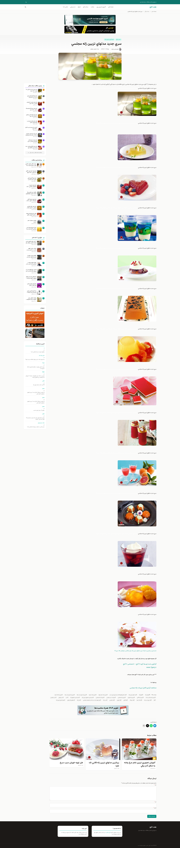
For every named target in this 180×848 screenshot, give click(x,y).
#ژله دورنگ (132, 700)
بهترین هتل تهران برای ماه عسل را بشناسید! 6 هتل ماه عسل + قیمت (35, 418)
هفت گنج (153, 827)
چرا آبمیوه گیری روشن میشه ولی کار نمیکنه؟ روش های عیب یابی (31, 291)
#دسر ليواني (61, 697)
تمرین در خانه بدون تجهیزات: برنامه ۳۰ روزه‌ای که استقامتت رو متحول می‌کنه (35, 376)
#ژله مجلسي (112, 700)
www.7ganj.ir (151, 667)
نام (155, 802)
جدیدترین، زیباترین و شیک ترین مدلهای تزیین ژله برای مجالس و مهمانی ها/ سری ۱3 (131, 651)
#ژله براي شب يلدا (148, 700)
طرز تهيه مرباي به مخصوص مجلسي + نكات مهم (32, 103)
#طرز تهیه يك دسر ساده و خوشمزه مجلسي (92, 700)
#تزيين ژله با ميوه (92, 695)
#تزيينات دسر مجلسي (111, 697)
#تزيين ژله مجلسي (122, 697)
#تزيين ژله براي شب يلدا (70, 695)
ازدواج (79, 7)
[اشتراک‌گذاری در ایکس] (147, 725)
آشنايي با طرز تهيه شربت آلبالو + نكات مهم (31, 128)
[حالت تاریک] (25, 2)
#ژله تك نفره (139, 700)
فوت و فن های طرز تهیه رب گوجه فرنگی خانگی (32, 122)
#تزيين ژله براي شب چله (82, 695)
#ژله (155, 700)
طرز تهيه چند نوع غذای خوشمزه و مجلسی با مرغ (32, 140)
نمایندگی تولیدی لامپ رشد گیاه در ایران (31, 284)
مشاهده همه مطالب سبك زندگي (36, 152)
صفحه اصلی (110, 7)
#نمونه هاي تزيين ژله (60, 700)
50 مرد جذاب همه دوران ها (38, 385)
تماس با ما (65, 7)
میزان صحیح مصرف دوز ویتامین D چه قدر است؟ (31, 228)
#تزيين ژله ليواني (131, 697)
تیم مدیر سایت (114, 49)
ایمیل (154, 808)
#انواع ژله (141, 695)
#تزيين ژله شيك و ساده (151, 697)
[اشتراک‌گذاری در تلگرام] (154, 725)
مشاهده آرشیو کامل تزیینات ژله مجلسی (143, 688)
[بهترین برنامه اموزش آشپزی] (34, 319)
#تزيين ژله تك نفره (59, 695)
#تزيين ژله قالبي (140, 697)
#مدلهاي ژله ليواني (71, 700)
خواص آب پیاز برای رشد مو (39, 410)
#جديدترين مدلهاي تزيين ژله (88, 697)
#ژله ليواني (119, 700)
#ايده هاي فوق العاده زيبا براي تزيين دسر (118, 695)
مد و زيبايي (72, 7)
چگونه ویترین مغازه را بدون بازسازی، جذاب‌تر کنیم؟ (31, 256)
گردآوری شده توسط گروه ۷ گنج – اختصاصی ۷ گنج (139, 664)
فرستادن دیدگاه (152, 816)
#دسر (67, 697)
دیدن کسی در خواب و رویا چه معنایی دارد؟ (35, 427)
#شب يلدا (105, 700)
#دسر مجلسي (53, 697)
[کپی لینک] (143, 725)
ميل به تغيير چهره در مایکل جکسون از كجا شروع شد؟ (35, 367)
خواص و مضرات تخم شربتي (32, 221)
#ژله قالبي (126, 700)
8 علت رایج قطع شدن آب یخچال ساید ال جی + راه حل (31, 270)
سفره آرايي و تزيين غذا (109, 39)
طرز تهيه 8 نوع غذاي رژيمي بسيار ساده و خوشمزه (32, 96)
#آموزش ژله (147, 695)
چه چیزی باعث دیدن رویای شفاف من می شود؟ (34, 359)
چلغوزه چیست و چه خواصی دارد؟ (37, 352)
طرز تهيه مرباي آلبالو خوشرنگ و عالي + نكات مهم (31, 109)
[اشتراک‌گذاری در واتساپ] (151, 725)
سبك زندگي (85, 7)
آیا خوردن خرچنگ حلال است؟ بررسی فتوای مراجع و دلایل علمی (35, 393)
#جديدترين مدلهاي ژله (75, 697)
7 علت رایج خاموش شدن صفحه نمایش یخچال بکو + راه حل (31, 242)
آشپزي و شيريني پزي (101, 7)
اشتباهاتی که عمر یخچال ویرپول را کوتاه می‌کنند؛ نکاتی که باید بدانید (31, 277)
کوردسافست (108, 832)
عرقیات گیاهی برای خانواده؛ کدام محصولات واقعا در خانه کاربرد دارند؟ (31, 298)
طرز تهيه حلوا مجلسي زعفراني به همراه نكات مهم (31, 115)
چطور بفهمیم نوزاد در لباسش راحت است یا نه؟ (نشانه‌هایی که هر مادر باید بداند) (31, 263)
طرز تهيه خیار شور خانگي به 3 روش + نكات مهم (31, 90)
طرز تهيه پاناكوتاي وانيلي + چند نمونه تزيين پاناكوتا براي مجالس (31, 147)
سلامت (92, 7)
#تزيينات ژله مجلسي (100, 697)
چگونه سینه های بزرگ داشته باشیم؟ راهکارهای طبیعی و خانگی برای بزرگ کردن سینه (31, 193)
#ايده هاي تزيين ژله (133, 695)
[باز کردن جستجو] (25, 7)
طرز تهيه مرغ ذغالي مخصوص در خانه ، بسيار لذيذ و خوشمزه (31, 134)
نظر (155, 785)
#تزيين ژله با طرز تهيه (103, 695)
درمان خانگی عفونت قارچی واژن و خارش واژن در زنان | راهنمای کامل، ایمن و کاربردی (30, 164)
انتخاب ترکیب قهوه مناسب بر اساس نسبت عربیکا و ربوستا (31, 249)
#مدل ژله (79, 700)
